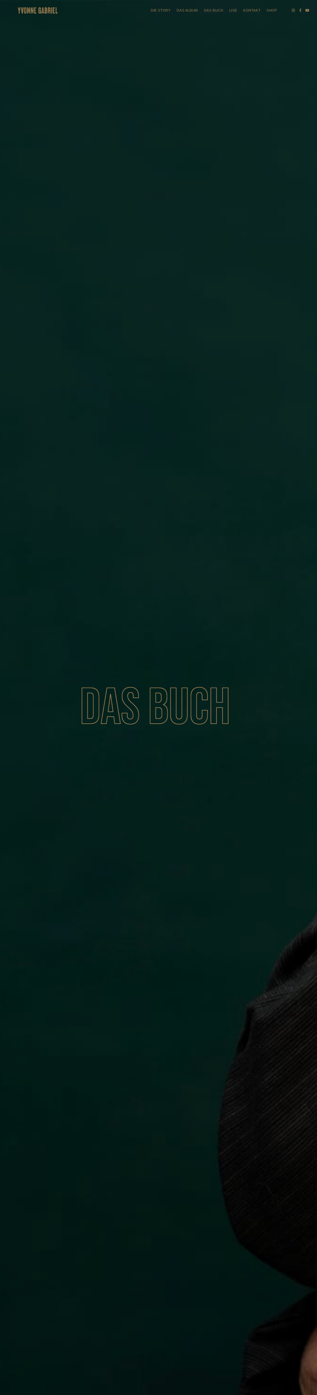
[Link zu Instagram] (293, 10)
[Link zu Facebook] (300, 10)
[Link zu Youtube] (307, 10)
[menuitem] (161, 10)
